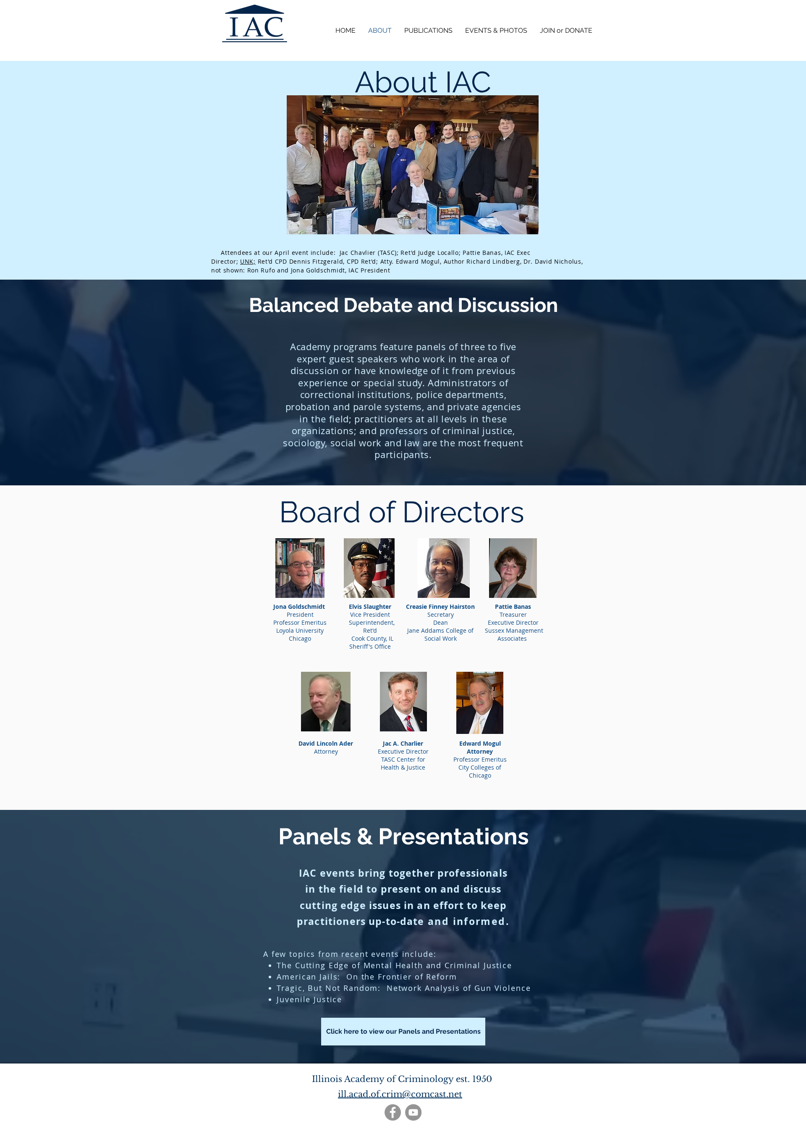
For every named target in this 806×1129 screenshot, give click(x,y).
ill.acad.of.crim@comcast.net (400, 1094)
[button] (496, 30)
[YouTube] (413, 1112)
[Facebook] (393, 1112)
